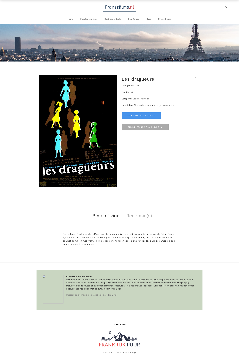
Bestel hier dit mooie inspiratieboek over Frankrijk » (92, 295)
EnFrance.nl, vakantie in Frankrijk (119, 352)
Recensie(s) (139, 215)
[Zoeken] (226, 7)
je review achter (167, 105)
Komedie (145, 99)
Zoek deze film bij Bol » (141, 115)
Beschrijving (105, 215)
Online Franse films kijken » (145, 127)
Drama (136, 99)
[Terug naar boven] (231, 353)
